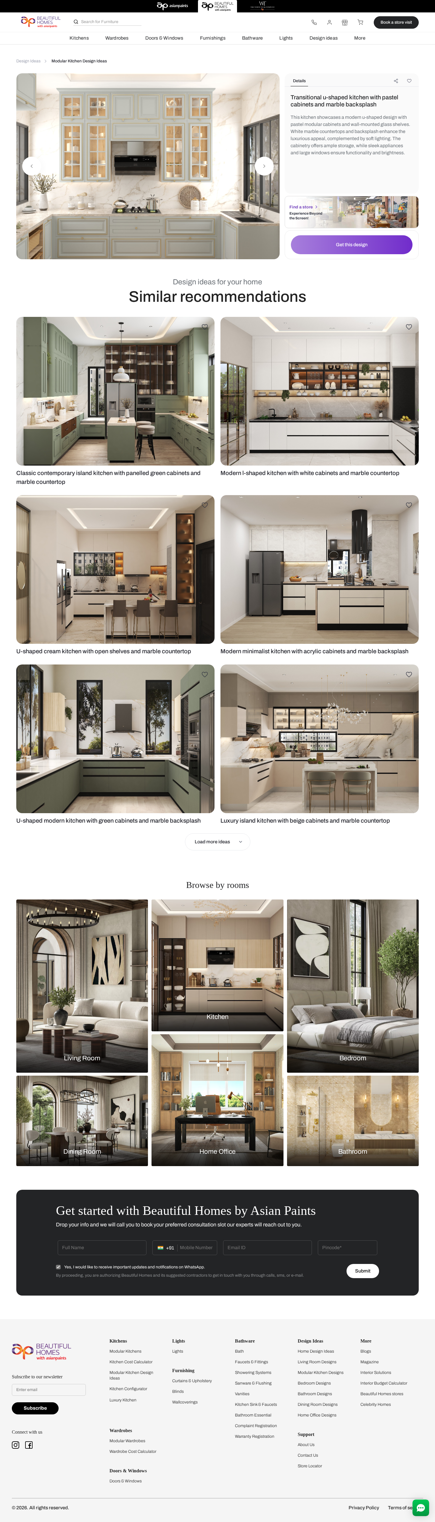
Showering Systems (253, 1372)
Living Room (82, 1058)
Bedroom (352, 1058)
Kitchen (217, 1016)
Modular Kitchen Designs (321, 1372)
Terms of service (405, 1507)
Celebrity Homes (375, 1404)
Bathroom (352, 1151)
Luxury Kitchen (122, 1400)
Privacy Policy (364, 1507)
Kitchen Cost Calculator (130, 1362)
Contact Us (308, 1455)
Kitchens (79, 37)
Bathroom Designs (315, 1394)
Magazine (369, 1362)
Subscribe (35, 1408)
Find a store (301, 207)
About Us (306, 1444)
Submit (362, 1270)
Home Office (217, 1151)
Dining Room (82, 1151)
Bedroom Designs (314, 1383)
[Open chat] (421, 1508)
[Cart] (360, 22)
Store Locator (310, 1466)
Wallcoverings (185, 1402)
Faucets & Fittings (251, 1362)
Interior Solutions (375, 1372)
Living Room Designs (317, 1362)
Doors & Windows (164, 37)
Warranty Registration (254, 1436)
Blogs (365, 1351)
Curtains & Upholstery (192, 1381)
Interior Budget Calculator (383, 1383)
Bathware (252, 37)
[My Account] (329, 22)
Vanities (242, 1394)
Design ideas (324, 37)
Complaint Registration (256, 1426)
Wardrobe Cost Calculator (132, 1451)
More (359, 37)
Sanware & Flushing (253, 1383)
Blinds (178, 1391)
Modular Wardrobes (127, 1441)
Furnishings (212, 37)
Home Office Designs (317, 1415)
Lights (286, 37)
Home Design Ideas (316, 1351)
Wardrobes (117, 37)
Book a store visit (396, 22)
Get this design (352, 244)
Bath (239, 1351)
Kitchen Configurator (128, 1389)
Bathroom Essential (253, 1415)
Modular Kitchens (125, 1351)
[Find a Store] (345, 22)
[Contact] (314, 22)
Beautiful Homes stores (381, 1394)
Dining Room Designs (318, 1404)
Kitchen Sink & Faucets (256, 1404)
